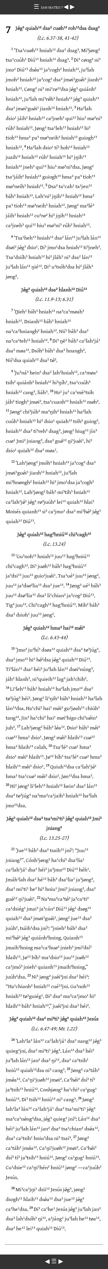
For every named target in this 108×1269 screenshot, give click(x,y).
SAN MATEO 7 (52, 7)
